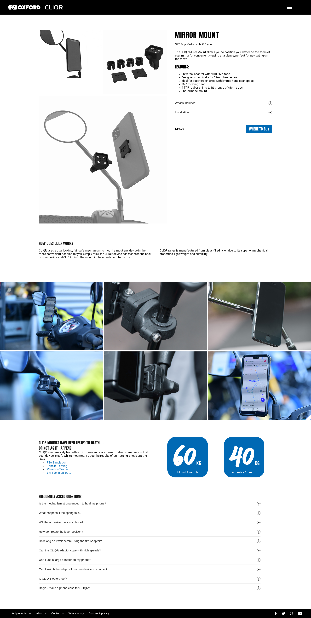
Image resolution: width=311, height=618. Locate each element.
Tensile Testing (57, 466)
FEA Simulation (57, 462)
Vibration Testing (58, 469)
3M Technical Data (59, 472)
